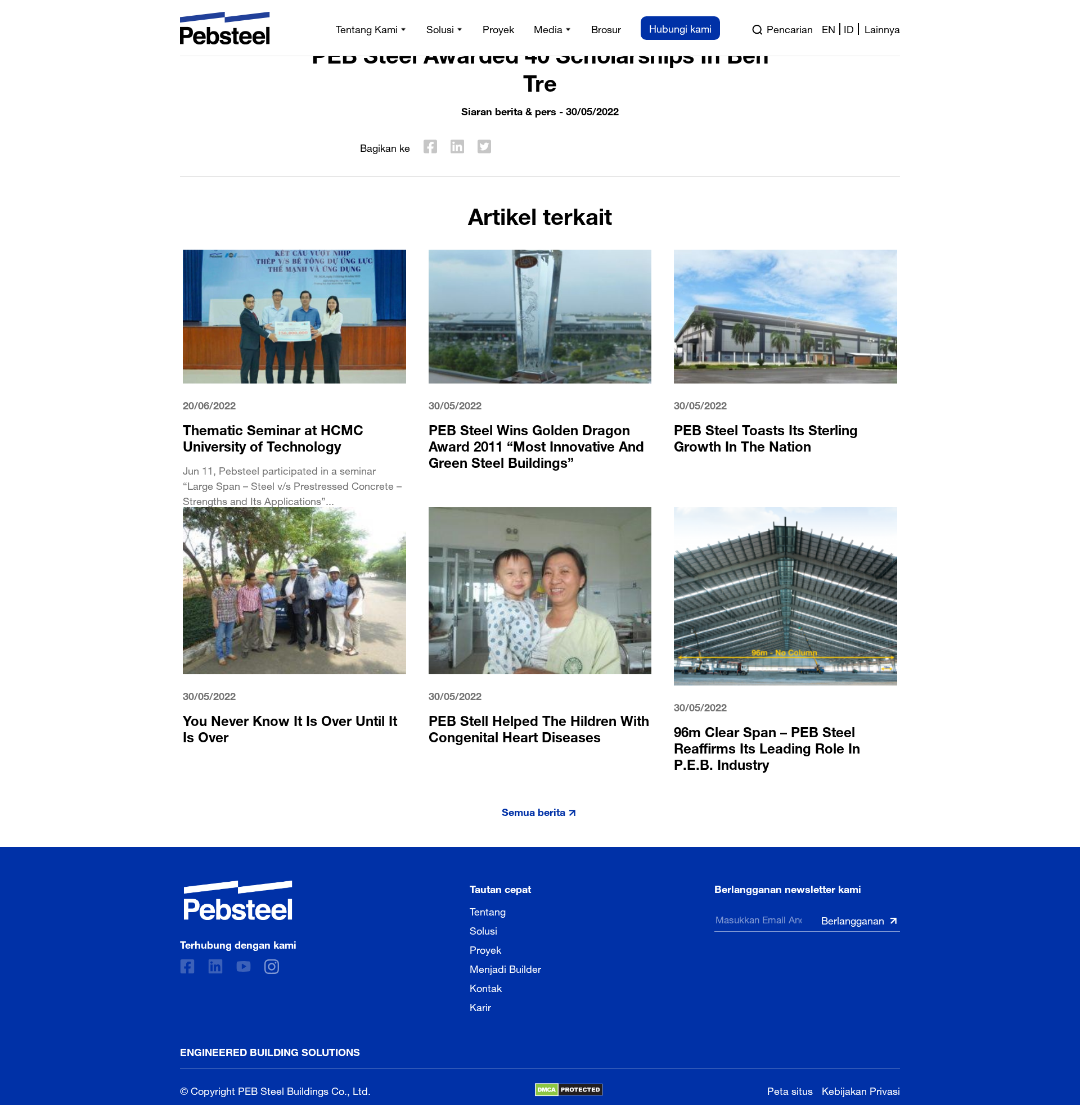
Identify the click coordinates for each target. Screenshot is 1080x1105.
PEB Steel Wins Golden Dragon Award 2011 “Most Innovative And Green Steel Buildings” (536, 444)
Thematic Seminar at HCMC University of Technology (273, 436)
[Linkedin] (215, 966)
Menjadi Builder (505, 968)
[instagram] (271, 966)
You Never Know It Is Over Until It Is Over (290, 727)
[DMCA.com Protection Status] (569, 1090)
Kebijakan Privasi (861, 1089)
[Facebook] (187, 966)
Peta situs (790, 1089)
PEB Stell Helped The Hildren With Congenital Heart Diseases (539, 727)
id (849, 28)
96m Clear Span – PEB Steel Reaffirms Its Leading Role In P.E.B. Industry (767, 746)
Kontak (486, 987)
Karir (480, 1006)
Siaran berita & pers (508, 110)
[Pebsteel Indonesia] (238, 900)
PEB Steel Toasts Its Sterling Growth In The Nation (766, 436)
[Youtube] (243, 966)
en (828, 28)
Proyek (485, 948)
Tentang (488, 910)
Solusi (483, 929)
